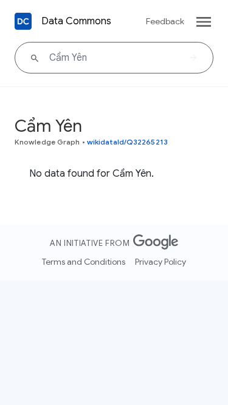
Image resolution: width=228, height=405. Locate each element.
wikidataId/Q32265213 (127, 141)
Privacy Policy (160, 261)
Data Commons (76, 21)
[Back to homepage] (23, 21)
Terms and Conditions (83, 261)
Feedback (165, 21)
